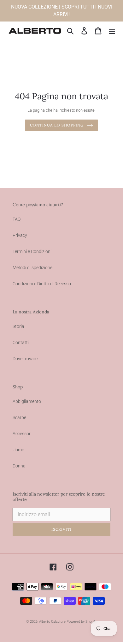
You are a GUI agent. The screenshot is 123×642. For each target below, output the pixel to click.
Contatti (21, 342)
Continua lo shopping (56, 125)
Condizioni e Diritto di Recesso (42, 283)
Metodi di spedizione (32, 267)
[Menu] (112, 31)
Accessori (22, 433)
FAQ (16, 219)
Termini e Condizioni (32, 251)
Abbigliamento (27, 401)
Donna (19, 465)
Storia (18, 326)
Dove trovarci (25, 358)
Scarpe (19, 417)
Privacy (20, 235)
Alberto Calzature (52, 622)
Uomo (18, 449)
